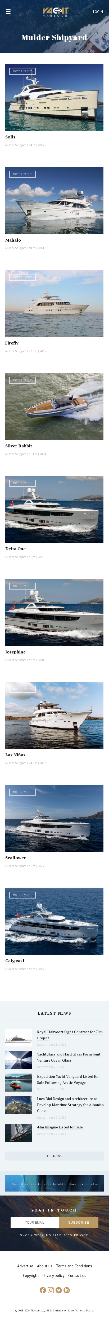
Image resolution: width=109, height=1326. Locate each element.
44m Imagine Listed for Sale (60, 1126)
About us (44, 1265)
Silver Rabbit (18, 446)
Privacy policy (54, 1275)
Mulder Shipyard (15, 145)
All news (54, 1156)
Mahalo (13, 240)
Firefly (11, 343)
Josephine (15, 652)
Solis (10, 137)
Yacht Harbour (56, 12)
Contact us (77, 1275)
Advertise (25, 1265)
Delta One (15, 549)
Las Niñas (15, 755)
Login (98, 12)
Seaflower (15, 858)
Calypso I (14, 960)
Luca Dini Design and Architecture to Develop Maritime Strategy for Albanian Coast (70, 1104)
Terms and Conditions (74, 1265)
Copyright (31, 1275)
